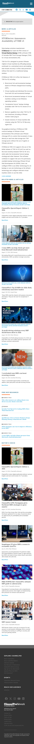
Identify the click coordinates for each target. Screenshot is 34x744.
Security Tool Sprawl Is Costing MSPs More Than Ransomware (15, 409)
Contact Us (7, 713)
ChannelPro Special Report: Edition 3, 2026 (15, 209)
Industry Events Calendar (11, 682)
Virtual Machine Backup (9, 53)
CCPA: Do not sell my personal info (14, 725)
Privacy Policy (8, 719)
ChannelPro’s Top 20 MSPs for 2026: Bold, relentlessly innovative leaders (17, 289)
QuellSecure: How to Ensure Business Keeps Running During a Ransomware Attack (16, 418)
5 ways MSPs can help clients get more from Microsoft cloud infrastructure (15, 249)
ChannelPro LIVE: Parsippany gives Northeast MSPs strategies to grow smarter (14, 505)
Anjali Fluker (14, 292)
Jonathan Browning (16, 378)
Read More (5, 220)
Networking (5, 205)
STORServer (6, 51)
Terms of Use (8, 717)
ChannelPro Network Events (12, 680)
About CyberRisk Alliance (11, 661)
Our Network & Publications (12, 665)
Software (27, 205)
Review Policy (8, 715)
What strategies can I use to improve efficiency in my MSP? (17, 427)
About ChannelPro (9, 658)
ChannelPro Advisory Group (11, 667)
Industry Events (12, 203)
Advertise (6, 690)
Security (22, 205)
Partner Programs (14, 205)
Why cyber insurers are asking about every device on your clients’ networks (15, 400)
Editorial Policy (8, 723)
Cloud (3, 176)
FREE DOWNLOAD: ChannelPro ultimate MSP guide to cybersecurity (16, 583)
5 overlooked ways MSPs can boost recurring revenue (14, 374)
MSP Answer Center (21, 243)
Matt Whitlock (14, 335)
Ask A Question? (8, 673)
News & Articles (9, 29)
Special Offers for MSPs (10, 671)
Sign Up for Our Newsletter (11, 669)
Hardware (8, 176)
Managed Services (22, 203)
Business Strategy (22, 202)
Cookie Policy (7, 721)
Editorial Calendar (9, 663)
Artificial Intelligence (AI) (9, 202)
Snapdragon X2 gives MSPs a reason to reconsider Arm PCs (16, 545)
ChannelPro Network (16, 212)
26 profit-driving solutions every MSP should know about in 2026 (15, 331)
